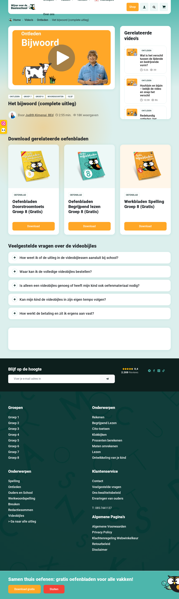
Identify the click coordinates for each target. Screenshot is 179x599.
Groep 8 (39, 96)
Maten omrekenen (105, 446)
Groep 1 (13, 417)
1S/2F (70, 96)
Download (33, 226)
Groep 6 (13, 446)
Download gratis (24, 589)
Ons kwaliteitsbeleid (106, 492)
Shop (132, 7)
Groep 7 (27, 96)
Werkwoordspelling (21, 498)
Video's (28, 20)
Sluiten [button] (54, 589)
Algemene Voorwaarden (109, 526)
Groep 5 (13, 440)
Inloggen (144, 7)
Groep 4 (13, 434)
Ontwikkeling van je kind (109, 457)
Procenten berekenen (107, 440)
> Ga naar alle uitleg (22, 521)
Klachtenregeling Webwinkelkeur (115, 538)
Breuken (14, 504)
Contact (97, 481)
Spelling (14, 481)
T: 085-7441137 (102, 508)
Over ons (48, 14)
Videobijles (16, 515)
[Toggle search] (154, 7)
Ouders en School (20, 492)
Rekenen (98, 417)
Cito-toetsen (101, 429)
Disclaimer (99, 549)
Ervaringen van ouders (107, 498)
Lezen (96, 452)
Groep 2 (13, 423)
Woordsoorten (55, 96)
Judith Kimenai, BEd (39, 115)
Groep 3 (13, 429)
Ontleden (15, 96)
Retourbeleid (101, 544)
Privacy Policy (102, 532)
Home (17, 20)
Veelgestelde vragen (106, 487)
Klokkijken (99, 434)
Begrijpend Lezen (104, 423)
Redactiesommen (20, 510)
